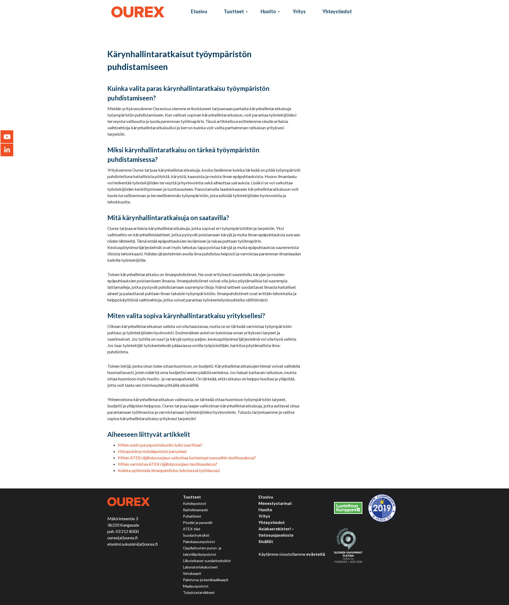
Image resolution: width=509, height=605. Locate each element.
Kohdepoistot (194, 503)
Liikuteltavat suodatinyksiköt (207, 560)
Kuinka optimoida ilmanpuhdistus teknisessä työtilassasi (169, 470)
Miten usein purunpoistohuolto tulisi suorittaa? (160, 444)
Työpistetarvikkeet (199, 592)
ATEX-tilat (191, 529)
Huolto (268, 11)
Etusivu (199, 11)
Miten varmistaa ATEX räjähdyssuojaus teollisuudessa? (167, 463)
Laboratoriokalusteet (200, 567)
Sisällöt (265, 541)
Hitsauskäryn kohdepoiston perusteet (152, 451)
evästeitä (315, 554)
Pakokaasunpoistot (199, 541)
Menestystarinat (275, 503)
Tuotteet (234, 11)
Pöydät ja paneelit (198, 522)
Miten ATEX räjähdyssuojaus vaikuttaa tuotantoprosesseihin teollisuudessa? (187, 457)
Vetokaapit (192, 573)
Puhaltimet (192, 516)
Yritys (299, 11)
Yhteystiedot (337, 11)
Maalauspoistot (196, 586)
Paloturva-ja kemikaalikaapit (206, 579)
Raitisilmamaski (195, 510)
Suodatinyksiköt (196, 535)
